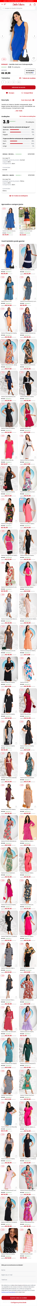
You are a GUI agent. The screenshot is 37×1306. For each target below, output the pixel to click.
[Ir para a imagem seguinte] (34, 36)
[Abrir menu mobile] (5, 4)
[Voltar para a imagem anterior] (2, 36)
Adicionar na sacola (18, 87)
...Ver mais (18, 111)
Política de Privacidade (8, 1292)
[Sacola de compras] (34, 4)
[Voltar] (2, 4)
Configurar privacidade (18, 1302)
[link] (18, 67)
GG (19, 82)
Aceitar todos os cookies (18, 1298)
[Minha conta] (30, 4)
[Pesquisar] (3, 8)
